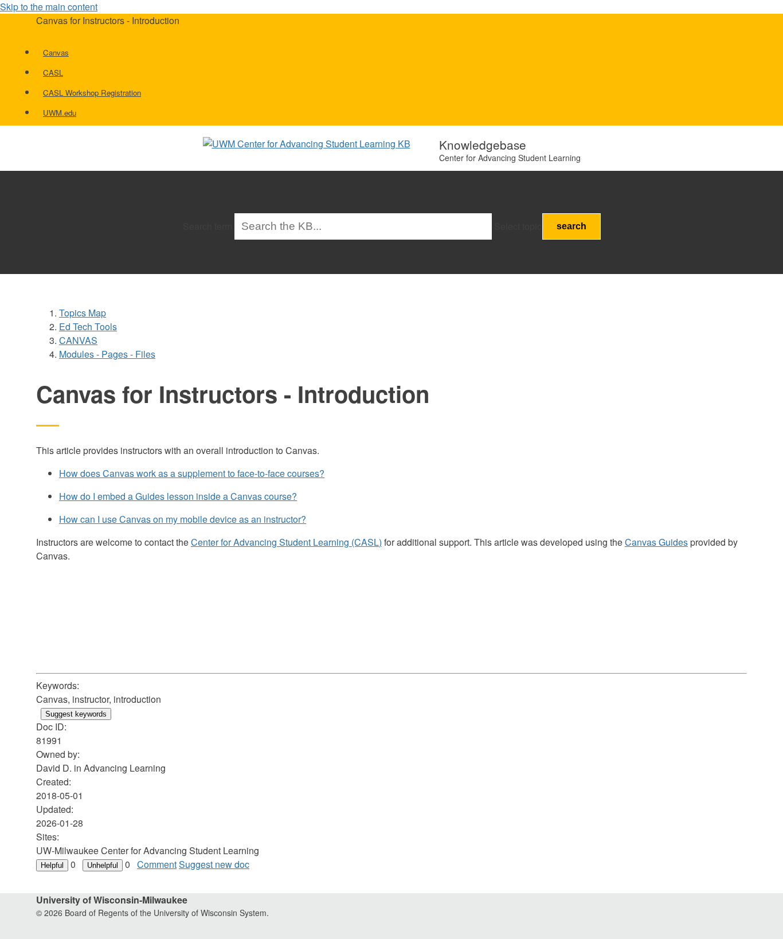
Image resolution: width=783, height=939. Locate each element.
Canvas (56, 52)
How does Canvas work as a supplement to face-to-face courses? (191, 473)
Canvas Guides (656, 542)
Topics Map (82, 312)
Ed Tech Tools (88, 326)
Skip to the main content (48, 6)
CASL (53, 72)
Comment (157, 864)
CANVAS (78, 340)
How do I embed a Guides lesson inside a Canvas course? (178, 496)
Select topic (518, 226)
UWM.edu (59, 112)
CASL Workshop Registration (92, 92)
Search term (207, 226)
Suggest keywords (76, 714)
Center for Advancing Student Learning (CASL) (286, 542)
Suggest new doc (214, 864)
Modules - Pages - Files (107, 354)
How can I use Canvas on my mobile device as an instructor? (182, 519)
